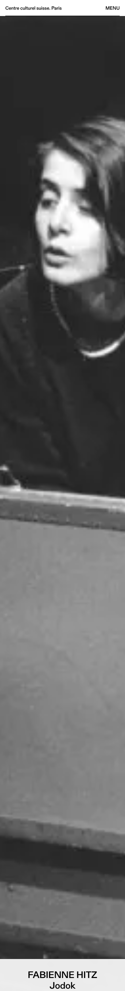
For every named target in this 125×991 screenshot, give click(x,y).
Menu (113, 8)
